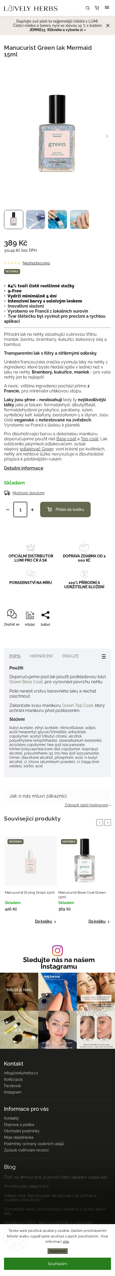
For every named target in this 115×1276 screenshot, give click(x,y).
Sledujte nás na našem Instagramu (59, 963)
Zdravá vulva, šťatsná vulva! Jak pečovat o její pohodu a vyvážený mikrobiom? (50, 1198)
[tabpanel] (30, 880)
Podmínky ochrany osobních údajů (34, 1144)
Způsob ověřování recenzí (26, 1150)
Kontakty (11, 1118)
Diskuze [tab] (70, 656)
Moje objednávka (18, 1137)
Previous (100, 822)
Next (108, 822)
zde (66, 1242)
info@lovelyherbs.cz (21, 1073)
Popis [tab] (15, 656)
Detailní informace (23, 468)
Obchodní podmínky (22, 1131)
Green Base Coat (26, 681)
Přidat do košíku (70, 509)
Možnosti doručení (28, 493)
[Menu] (107, 8)
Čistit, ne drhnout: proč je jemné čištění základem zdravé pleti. (56, 1177)
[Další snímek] (107, 136)
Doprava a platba (19, 1124)
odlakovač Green (36, 448)
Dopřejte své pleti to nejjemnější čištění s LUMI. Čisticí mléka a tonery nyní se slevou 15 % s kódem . (57, 25)
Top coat (89, 438)
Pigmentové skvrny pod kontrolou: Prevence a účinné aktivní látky (55, 1211)
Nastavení (57, 1251)
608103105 (13, 1079)
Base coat (66, 438)
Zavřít (98, 634)
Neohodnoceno (36, 263)
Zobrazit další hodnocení (86, 805)
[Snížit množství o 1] (7, 509)
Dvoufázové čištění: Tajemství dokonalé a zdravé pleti (48, 1222)
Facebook (12, 1086)
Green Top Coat (77, 705)
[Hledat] (88, 8)
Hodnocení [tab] (41, 656)
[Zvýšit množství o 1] (32, 509)
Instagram (12, 1092)
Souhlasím (57, 1263)
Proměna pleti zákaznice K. (26, 1186)
